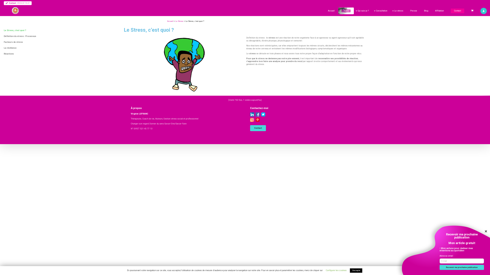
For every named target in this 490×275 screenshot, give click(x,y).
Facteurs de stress (13, 42)
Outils (346, 10)
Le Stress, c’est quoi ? (15, 30)
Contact (457, 10)
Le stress (398, 10)
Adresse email (446, 255)
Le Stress (179, 21)
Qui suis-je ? (363, 10)
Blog (426, 10)
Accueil (331, 10)
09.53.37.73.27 (23, 3)
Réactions (9, 54)
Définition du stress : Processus (20, 36)
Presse (413, 10)
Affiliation (439, 10)
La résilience (10, 48)
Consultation (381, 10)
